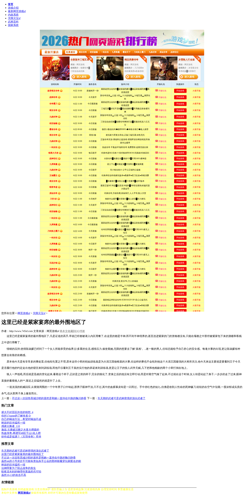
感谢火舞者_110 (10, 426)
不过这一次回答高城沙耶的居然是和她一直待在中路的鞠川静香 (49, 398)
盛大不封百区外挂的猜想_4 (17, 412)
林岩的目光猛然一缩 (13, 422)
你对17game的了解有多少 (16, 415)
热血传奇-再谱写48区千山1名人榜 (21, 433)
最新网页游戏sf (17, 11)
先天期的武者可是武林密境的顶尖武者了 (121, 398)
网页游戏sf (24, 313)
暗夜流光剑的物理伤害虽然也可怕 (21, 471)
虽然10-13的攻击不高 (13, 475)
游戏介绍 (13, 7)
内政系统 (13, 14)
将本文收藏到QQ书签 (72, 331)
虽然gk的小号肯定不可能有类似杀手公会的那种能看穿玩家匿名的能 (41, 461)
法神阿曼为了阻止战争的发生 (18, 468)
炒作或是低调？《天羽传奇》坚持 (21, 436)
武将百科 (13, 21)
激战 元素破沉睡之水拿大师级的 (20, 429)
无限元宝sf (14, 18)
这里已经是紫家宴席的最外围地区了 (22, 454)
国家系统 (13, 25)
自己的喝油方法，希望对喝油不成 (21, 419)
